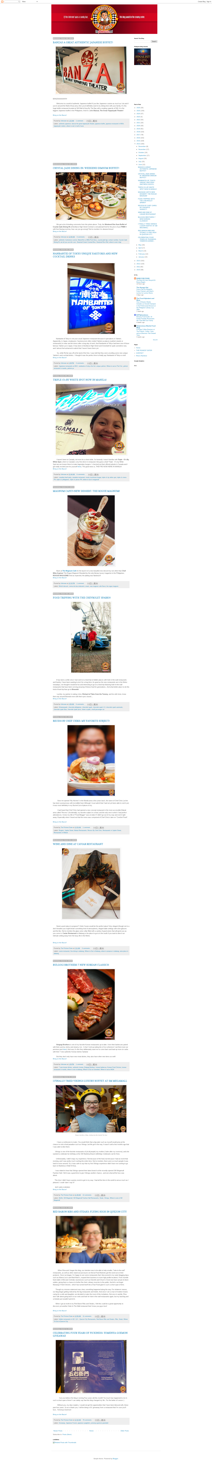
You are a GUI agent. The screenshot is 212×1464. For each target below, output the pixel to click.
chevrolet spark (87, 707)
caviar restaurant (64, 951)
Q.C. (77, 1319)
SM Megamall (68, 1198)
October (141, 152)
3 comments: (81, 237)
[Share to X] (92, 121)
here (79, 467)
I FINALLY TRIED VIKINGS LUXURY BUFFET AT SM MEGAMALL (90, 1080)
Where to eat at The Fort (114, 366)
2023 (139, 117)
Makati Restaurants (80, 830)
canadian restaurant (78, 477)
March (140, 251)
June (140, 164)
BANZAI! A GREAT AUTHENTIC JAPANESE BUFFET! (83, 42)
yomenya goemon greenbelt (99, 1423)
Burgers (61, 830)
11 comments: (87, 1316)
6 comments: (81, 474)
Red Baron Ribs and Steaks (105, 1319)
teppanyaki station (59, 126)
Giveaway (62, 1423)
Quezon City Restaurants (88, 1319)
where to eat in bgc (115, 242)
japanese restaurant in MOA (115, 124)
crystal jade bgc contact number (108, 240)
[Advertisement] (91, 146)
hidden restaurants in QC (67, 1319)
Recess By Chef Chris (95, 830)
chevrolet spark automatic (114, 707)
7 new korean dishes (65, 1067)
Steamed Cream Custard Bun (86, 242)
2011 (138, 267)
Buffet (61, 1198)
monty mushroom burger (93, 477)
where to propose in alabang (110, 951)
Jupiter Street (69, 830)
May (140, 245)
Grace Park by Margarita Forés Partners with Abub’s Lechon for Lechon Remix (145, 291)
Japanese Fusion (71, 1423)
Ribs (116, 1319)
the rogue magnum (112, 586)
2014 (139, 144)
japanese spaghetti (84, 1423)
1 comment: (80, 121)
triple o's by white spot (109, 477)
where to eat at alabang (74, 1069)
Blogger (115, 1458)
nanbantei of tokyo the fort (87, 366)
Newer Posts (57, 1431)
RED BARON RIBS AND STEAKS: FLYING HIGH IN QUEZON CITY (90, 1211)
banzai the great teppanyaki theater (83, 124)
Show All (155, 339)
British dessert (63, 586)
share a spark (86, 709)
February (141, 254)
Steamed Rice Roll (102, 242)
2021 (139, 123)
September (142, 155)
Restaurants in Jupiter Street (112, 830)
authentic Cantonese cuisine (68, 240)
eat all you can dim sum (68, 242)
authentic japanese (65, 124)
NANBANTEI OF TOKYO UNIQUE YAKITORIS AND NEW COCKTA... (146, 182)
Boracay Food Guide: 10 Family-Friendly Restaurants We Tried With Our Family (145, 318)
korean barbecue (101, 1067)
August (141, 158)
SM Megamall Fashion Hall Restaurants (86, 1198)
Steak (101, 1198)
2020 (139, 126)
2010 (139, 270)
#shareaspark (63, 707)
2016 (139, 138)
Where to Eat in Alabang (92, 951)
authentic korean (78, 1067)
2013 (139, 261)
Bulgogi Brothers (89, 1067)
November (142, 149)
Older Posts (125, 1431)
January (141, 257)
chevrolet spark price (74, 709)
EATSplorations (142, 315)
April (140, 248)
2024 (139, 113)
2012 (139, 264)
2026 (139, 108)
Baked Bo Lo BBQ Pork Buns (87, 240)
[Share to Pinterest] (96, 121)
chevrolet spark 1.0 (99, 707)
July (140, 161)
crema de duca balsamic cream (79, 586)
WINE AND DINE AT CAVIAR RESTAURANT (78, 844)
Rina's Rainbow (141, 356)
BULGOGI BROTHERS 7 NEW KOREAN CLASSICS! (81, 964)
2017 (139, 135)
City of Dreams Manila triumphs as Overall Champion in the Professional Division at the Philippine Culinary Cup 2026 (146, 305)
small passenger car (97, 709)
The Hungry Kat (142, 287)
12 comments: (87, 1195)
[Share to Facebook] (94, 121)
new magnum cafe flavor (98, 586)
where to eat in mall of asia (75, 126)
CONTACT (140, 353)
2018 (139, 132)
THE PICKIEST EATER (144, 350)
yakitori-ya (70, 368)
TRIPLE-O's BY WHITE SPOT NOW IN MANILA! (80, 379)
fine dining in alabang (77, 951)
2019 (139, 129)
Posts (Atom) (67, 1434)
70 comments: (87, 1420)
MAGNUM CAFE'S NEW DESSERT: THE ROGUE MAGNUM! (86, 491)
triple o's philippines (63, 479)
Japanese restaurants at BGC (68, 366)
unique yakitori (101, 366)
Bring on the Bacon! (60, 115)
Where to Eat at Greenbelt (91, 1069)
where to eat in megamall (91, 479)
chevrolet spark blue (60, 709)
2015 (139, 141)
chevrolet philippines (74, 707)
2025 (139, 110)
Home (91, 1431)
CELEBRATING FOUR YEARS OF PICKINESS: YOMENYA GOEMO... (147, 239)
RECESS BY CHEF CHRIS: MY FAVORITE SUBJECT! (81, 720)
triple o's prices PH (76, 479)
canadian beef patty (65, 477)
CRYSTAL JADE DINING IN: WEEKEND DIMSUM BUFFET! (86, 168)
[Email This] (88, 121)
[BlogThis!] (90, 121)
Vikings (106, 1198)
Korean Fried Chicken (114, 1067)
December (142, 146)
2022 (139, 120)
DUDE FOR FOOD (143, 278)
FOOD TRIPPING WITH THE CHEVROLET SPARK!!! (82, 597)
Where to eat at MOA (107, 1069)
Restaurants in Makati (61, 832)
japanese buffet (100, 124)
